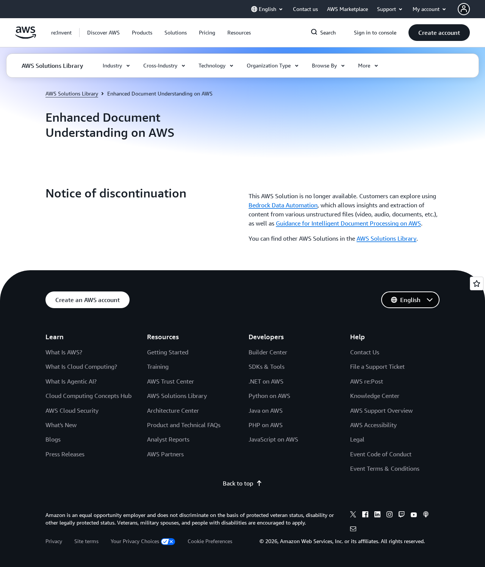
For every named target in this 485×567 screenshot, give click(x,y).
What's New (61, 425)
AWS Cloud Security (72, 410)
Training (158, 366)
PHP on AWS (266, 425)
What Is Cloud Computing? (81, 366)
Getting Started (167, 352)
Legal (357, 439)
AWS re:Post (366, 381)
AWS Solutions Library (71, 93)
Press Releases (64, 454)
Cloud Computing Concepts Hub (88, 395)
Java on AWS (266, 410)
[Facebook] (365, 515)
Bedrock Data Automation (283, 205)
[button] (103, 32)
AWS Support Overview (381, 410)
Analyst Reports (168, 439)
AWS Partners (165, 454)
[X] (353, 515)
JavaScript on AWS (273, 439)
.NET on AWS (266, 381)
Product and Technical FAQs (184, 425)
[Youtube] (414, 515)
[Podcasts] (426, 515)
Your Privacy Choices (135, 541)
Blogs (53, 439)
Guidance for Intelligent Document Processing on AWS (348, 223)
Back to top (238, 483)
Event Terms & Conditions (384, 468)
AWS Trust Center (170, 381)
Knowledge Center (374, 395)
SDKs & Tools (267, 366)
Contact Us (364, 352)
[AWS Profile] (464, 9)
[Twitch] (402, 515)
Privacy (53, 541)
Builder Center (268, 352)
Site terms (86, 541)
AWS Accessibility (373, 425)
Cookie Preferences (210, 541)
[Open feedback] (476, 283)
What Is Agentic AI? (71, 381)
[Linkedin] (377, 515)
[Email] (353, 530)
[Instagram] (389, 515)
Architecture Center (173, 410)
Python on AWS (269, 395)
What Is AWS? (63, 352)
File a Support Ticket (377, 366)
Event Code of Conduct (380, 454)
